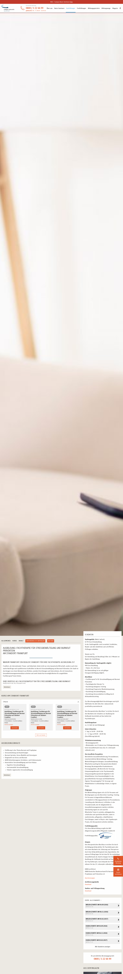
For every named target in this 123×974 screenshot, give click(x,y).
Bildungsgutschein (94, 8)
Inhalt (21, 641)
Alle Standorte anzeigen (102, 946)
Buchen (50, 641)
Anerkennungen (90, 878)
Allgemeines (6, 641)
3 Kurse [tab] (5, 702)
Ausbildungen (70, 8)
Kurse (14, 641)
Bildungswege (106, 8)
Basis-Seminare (59, 8)
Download (88, 884)
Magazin (115, 8)
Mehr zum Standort (41, 735)
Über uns (49, 8)
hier (71, 2)
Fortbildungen (81, 8)
